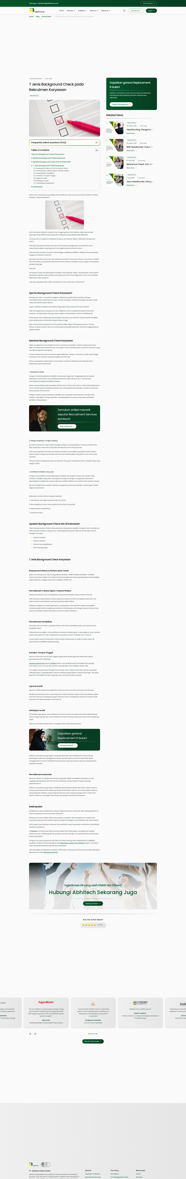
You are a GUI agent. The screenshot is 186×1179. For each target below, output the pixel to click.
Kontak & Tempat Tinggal (45, 176)
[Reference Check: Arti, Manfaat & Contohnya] (114, 157)
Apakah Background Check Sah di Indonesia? (52, 162)
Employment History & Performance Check (52, 168)
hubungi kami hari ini (50, 852)
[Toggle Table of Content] (96, 150)
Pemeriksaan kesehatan (45, 183)
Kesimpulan (38, 187)
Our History (115, 1174)
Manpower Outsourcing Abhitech (72, 843)
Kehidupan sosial (42, 181)
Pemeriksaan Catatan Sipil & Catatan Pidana (52, 171)
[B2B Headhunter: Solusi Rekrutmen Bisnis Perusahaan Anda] (114, 140)
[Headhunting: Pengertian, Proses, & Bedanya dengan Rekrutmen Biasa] (114, 123)
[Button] (30, 1033)
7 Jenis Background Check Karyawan (48, 165)
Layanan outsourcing (36, 663)
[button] (74, 10)
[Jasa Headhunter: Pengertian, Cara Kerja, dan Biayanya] (114, 175)
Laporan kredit (41, 178)
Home (138, 1174)
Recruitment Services (93, 1177)
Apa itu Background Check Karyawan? (48, 154)
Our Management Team (119, 1177)
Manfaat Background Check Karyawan (49, 158)
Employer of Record (92, 1174)
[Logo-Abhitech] (37, 10)
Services (139, 1177)
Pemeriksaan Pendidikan (45, 173)
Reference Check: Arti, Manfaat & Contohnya (150, 164)
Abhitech (53, 663)
